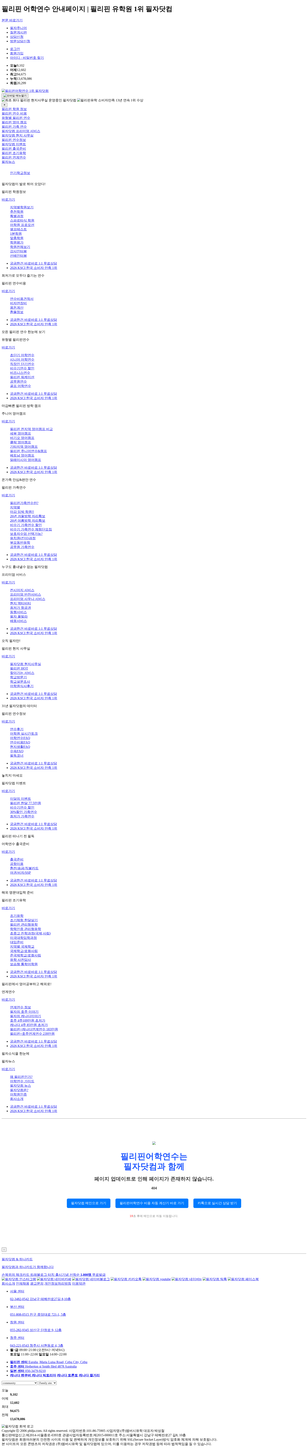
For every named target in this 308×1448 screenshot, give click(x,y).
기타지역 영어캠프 (24, 446)
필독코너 (16, 755)
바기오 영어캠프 (22, 438)
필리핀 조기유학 (14, 153)
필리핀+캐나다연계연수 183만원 (34, 1029)
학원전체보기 (20, 247)
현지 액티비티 (20, 603)
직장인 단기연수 (22, 364)
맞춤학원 (16, 238)
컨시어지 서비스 (22, 590)
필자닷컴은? (19, 1090)
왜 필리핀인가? (21, 1077)
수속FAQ (16, 751)
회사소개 (16, 1099)
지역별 (15, 507)
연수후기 (16, 729)
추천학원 (16, 211)
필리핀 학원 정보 (14, 109)
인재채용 (22, 1283)
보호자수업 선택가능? (26, 534)
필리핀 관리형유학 (24, 924)
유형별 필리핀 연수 (16, 118)
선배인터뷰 (18, 255)
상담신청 (16, 37)
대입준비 (16, 942)
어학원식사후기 (22, 686)
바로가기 (8, 199)
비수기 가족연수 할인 (26, 525)
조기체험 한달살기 (24, 920)
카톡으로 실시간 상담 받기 (217, 1203)
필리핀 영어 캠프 (14, 122)
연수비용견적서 (22, 299)
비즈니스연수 (20, 372)
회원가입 (16, 53)
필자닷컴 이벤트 (14, 144)
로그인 (15, 49)
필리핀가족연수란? (24, 503)
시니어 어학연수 (22, 359)
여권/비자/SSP (20, 872)
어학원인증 (18, 1094)
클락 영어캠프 (20, 442)
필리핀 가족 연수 (14, 126)
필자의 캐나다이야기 (25, 1016)
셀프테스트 (18, 229)
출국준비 (16, 859)
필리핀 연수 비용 (14, 113)
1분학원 (16, 233)
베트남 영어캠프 (22, 455)
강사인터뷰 (18, 251)
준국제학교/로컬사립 (25, 955)
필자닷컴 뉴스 (20, 1085)
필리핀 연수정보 (14, 140)
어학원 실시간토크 (24, 733)
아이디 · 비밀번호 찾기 (27, 57)
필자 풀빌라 (19, 616)
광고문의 (37, 1283)
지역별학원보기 (22, 207)
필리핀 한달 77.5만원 (25, 803)
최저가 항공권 (20, 607)
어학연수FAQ (20, 738)
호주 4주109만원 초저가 (27, 1020)
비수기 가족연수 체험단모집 (31, 529)
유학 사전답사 (20, 959)
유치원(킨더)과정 (23, 538)
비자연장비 (18, 303)
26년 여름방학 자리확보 (27, 520)
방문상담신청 (20, 41)
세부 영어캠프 (20, 433)
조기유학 (16, 916)
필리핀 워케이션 (22, 377)
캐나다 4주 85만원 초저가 (29, 1025)
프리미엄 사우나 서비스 (27, 599)
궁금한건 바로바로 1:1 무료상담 (33, 263)
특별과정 (16, 216)
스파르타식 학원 (22, 220)
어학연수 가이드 (22, 1081)
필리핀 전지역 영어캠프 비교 (31, 429)
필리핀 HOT (19, 668)
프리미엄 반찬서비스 (25, 594)
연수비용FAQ (20, 742)
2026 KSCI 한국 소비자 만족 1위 (33, 268)
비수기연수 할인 (22, 368)
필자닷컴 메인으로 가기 (88, 1203)
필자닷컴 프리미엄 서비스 (21, 131)
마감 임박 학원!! (22, 512)
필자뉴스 (8, 162)
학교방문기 (18, 677)
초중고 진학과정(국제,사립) (30, 933)
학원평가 (16, 242)
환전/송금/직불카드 (24, 868)
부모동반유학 (20, 542)
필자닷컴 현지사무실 (25, 664)
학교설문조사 (20, 681)
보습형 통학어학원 (24, 964)
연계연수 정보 (20, 1007)
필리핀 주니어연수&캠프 (28, 451)
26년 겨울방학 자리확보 (27, 516)
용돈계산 (16, 307)
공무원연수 (18, 381)
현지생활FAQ (20, 747)
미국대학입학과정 (23, 938)
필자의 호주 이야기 (24, 1011)
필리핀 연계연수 (14, 157)
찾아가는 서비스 (22, 673)
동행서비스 (18, 612)
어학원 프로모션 (22, 225)
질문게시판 (18, 32)
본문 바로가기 (12, 20)
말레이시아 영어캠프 (25, 460)
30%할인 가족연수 (23, 812)
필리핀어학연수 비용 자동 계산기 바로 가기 (152, 1203)
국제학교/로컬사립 (24, 951)
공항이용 (16, 864)
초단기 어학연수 (22, 355)
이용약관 (78, 1283)
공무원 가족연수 (22, 547)
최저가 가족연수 (22, 816)
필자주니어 (18, 28)
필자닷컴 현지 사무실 (18, 135)
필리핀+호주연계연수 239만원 (32, 1033)
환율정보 (16, 312)
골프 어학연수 (20, 386)
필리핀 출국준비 (14, 148)
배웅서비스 (18, 621)
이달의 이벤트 (20, 798)
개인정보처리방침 (57, 1283)
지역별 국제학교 (22, 946)
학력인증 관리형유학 (25, 929)
